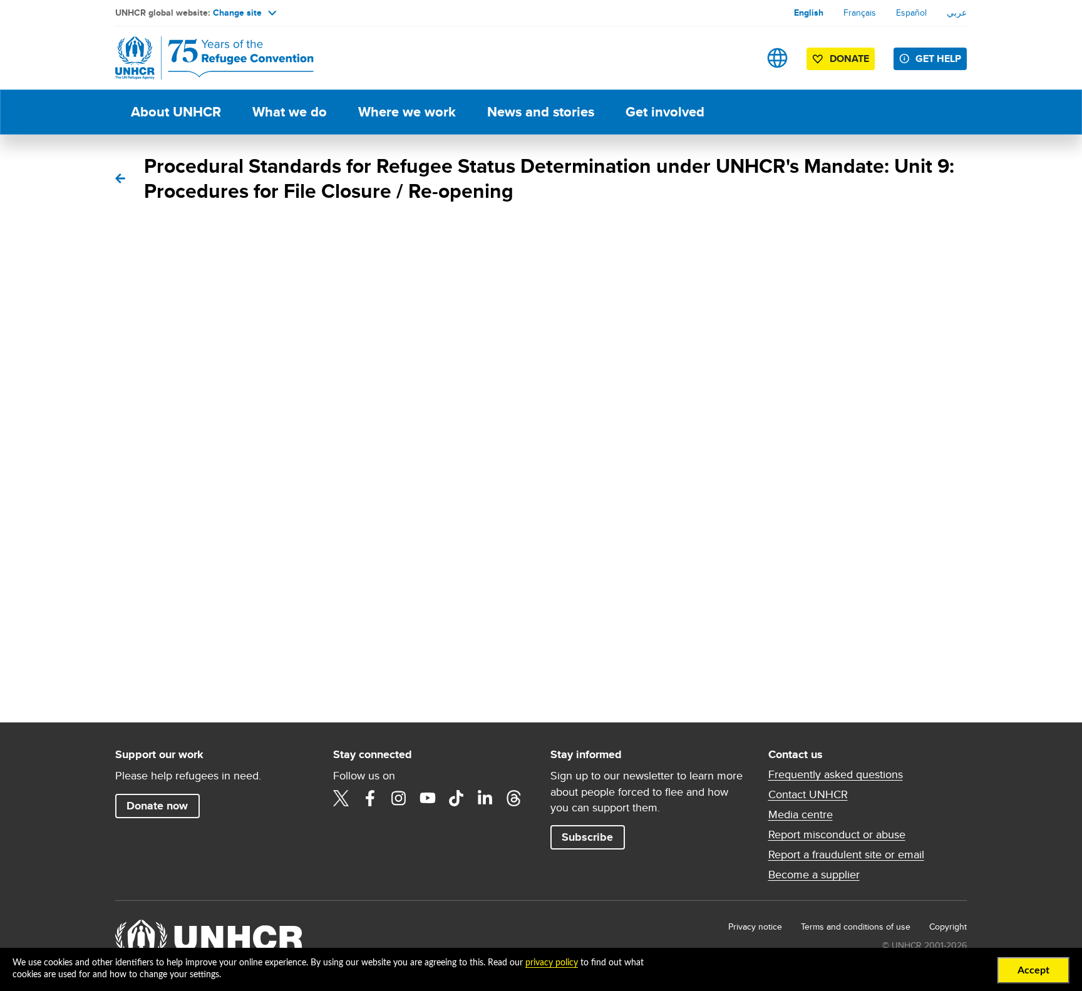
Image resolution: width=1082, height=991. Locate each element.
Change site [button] (237, 12)
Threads (514, 798)
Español (911, 12)
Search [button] (738, 58)
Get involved (665, 111)
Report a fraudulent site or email (846, 854)
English (808, 12)
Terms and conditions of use (855, 926)
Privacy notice (755, 926)
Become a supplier (814, 874)
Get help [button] (938, 58)
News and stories (540, 111)
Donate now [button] (157, 806)
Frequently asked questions (835, 774)
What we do (289, 111)
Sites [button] (777, 58)
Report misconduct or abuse (836, 834)
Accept (1033, 970)
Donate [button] (849, 58)
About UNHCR (176, 111)
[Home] (203, 58)
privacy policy (551, 962)
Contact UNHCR (808, 794)
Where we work (407, 111)
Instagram (399, 798)
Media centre (800, 814)
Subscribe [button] (587, 837)
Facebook (370, 798)
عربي (957, 12)
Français (859, 12)
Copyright (948, 926)
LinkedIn (485, 798)
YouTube (428, 798)
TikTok (456, 798)
